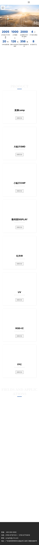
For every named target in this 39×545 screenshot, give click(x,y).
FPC (19, 364)
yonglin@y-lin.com (12, 538)
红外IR (19, 256)
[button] (7, 16)
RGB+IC (19, 328)
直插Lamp (19, 110)
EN (36, 2)
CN (33, 2)
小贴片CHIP (19, 183)
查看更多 (19, 118)
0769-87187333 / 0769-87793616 (18, 535)
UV (19, 292)
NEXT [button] (26, 21)
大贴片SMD (19, 146)
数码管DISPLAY (19, 219)
